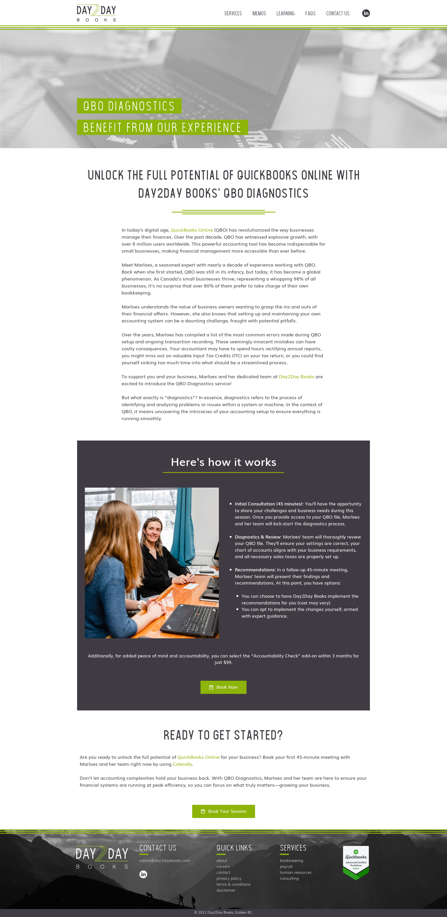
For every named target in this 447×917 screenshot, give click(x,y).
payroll (286, 866)
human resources (295, 872)
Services (233, 13)
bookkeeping (291, 860)
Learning (286, 13)
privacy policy (229, 878)
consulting (289, 878)
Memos (259, 13)
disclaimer (226, 890)
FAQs (310, 13)
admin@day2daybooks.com (164, 860)
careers (223, 866)
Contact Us (337, 13)
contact (223, 872)
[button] (223, 687)
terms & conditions (234, 884)
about (222, 860)
